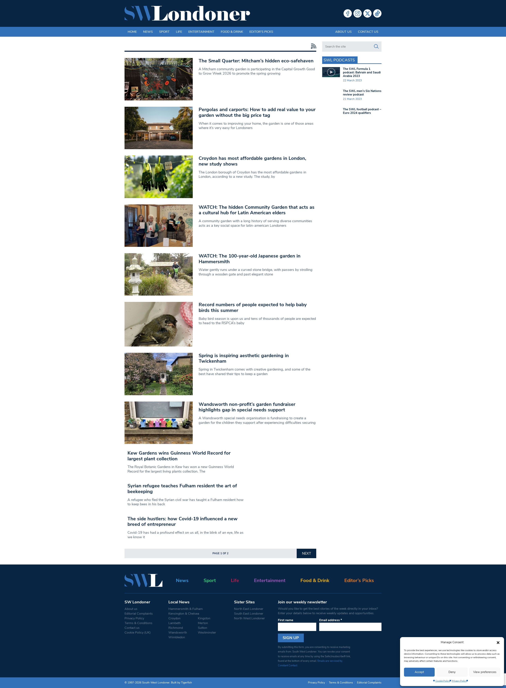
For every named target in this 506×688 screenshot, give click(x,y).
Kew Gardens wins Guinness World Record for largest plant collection (178, 456)
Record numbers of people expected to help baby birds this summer (253, 307)
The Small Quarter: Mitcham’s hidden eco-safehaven (256, 61)
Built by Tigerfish (181, 682)
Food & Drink (232, 32)
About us (343, 32)
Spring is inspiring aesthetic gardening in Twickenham (244, 358)
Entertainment (201, 32)
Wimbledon (176, 637)
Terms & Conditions (138, 623)
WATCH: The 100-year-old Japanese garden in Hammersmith (249, 259)
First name (285, 620)
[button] (498, 642)
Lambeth (174, 623)
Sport (164, 32)
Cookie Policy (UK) (138, 632)
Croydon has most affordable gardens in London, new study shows (252, 161)
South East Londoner (248, 613)
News (148, 32)
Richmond (175, 628)
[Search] (376, 46)
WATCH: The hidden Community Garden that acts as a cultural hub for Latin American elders (256, 210)
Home (132, 32)
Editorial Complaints (139, 613)
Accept (419, 672)
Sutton (202, 628)
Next (306, 553)
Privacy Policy (459, 680)
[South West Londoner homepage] (187, 13)
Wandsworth (177, 632)
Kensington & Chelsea (183, 613)
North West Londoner (249, 618)
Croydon (174, 618)
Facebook (348, 13)
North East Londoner (248, 609)
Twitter (367, 13)
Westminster (207, 632)
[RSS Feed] (312, 46)
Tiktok (377, 13)
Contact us (368, 32)
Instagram (357, 13)
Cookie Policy (442, 680)
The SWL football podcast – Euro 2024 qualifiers (362, 111)
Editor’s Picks (359, 580)
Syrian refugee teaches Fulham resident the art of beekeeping (182, 489)
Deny (452, 672)
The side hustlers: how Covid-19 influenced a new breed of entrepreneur (182, 522)
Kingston (204, 618)
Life (179, 32)
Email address (330, 620)
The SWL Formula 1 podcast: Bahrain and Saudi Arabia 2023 (362, 72)
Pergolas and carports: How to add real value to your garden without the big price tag (257, 112)
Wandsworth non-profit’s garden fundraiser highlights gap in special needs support (247, 407)
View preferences (484, 672)
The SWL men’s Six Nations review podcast (362, 92)
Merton (203, 623)
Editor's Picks (261, 32)
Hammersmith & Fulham (185, 609)
